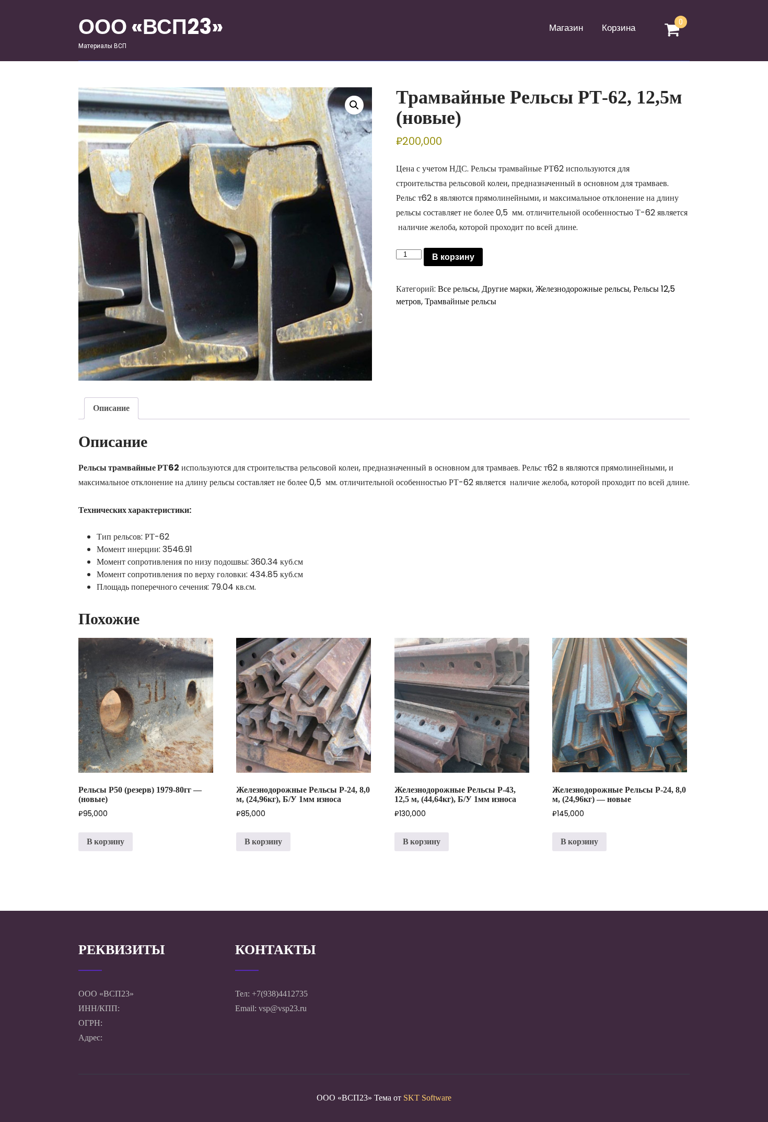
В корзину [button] (105, 841)
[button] (354, 105)
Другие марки (507, 289)
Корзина (618, 27)
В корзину (453, 257)
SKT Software (427, 1097)
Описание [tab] (111, 408)
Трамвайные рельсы (460, 301)
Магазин (566, 27)
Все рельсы (458, 289)
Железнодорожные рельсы (583, 289)
